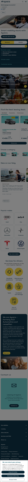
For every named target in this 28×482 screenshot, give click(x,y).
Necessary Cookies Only (13, 475)
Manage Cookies (13, 479)
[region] (14, 471)
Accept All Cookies (13, 472)
